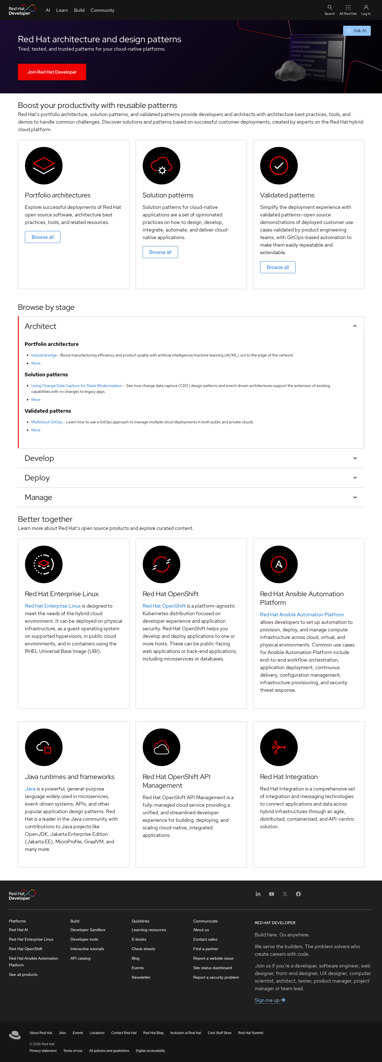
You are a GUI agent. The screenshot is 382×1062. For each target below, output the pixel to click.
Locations (97, 1033)
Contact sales (205, 939)
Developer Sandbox (87, 930)
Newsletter (141, 977)
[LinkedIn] (258, 896)
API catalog (80, 958)
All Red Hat (348, 13)
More (36, 363)
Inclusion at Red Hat (185, 1033)
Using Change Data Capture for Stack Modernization (76, 385)
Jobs (62, 1033)
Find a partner (205, 949)
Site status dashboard (212, 968)
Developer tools (84, 939)
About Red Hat (41, 1033)
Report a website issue (213, 958)
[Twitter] (285, 896)
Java (30, 788)
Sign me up (268, 1000)
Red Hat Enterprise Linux (53, 606)
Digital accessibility (150, 1051)
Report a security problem (216, 977)
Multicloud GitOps (47, 421)
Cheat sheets (143, 949)
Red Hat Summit (250, 1033)
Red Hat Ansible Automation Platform (302, 614)
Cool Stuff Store (220, 1033)
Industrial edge (44, 355)
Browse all (43, 237)
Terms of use (72, 1051)
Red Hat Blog (153, 1033)
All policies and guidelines (109, 1051)
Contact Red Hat (123, 1033)
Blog (136, 958)
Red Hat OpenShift (164, 606)
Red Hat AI (18, 930)
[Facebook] (298, 896)
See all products (23, 974)
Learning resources (149, 930)
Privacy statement (43, 1051)
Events (138, 968)
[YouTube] (271, 896)
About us (201, 930)
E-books (139, 939)
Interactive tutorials (87, 949)
